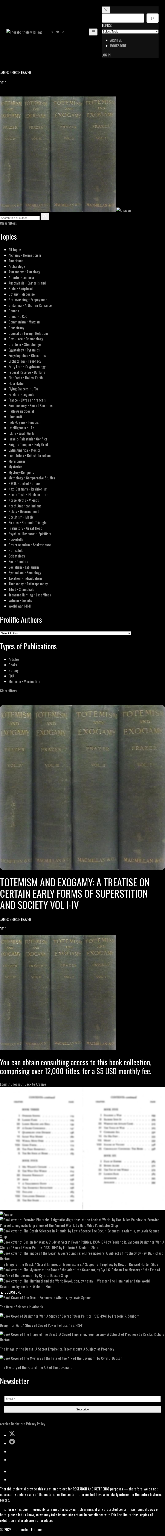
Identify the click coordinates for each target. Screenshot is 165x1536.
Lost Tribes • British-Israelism (30, 455)
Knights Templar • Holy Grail (28, 444)
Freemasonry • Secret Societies (31, 405)
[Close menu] (106, 9)
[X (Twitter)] (7, 93)
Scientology (17, 556)
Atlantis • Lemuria (21, 277)
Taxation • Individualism (25, 578)
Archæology (17, 266)
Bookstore (18, 1423)
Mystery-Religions (21, 472)
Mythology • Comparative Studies (32, 477)
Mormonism (17, 461)
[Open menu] (93, 32)
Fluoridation (17, 383)
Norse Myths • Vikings (24, 500)
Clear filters (8, 223)
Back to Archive (35, 1084)
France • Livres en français (27, 400)
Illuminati (15, 416)
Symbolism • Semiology (25, 572)
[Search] (153, 18)
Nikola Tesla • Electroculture (28, 494)
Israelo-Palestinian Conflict (28, 439)
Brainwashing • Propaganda (28, 299)
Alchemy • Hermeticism (25, 255)
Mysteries (15, 466)
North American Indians (25, 506)
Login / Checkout (12, 1084)
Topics (107, 25)
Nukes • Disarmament (24, 511)
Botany (13, 670)
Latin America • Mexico (25, 450)
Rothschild (16, 550)
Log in (106, 55)
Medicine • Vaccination (24, 681)
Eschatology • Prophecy (25, 361)
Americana (16, 260)
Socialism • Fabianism (24, 567)
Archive (5, 1423)
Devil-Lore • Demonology (26, 338)
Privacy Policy (35, 1423)
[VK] (12, 93)
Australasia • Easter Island (27, 283)
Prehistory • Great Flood (25, 528)
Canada (14, 310)
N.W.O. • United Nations (24, 483)
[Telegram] (17, 93)
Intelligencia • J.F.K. (22, 427)
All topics (15, 249)
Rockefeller (17, 539)
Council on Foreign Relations (29, 333)
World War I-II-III (20, 606)
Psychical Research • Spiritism (30, 533)
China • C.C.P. (18, 316)
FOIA (11, 676)
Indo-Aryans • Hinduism (25, 422)
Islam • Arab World (22, 433)
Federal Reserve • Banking (27, 372)
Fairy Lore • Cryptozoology (27, 366)
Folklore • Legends (21, 394)
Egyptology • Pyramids (24, 350)
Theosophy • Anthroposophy (28, 583)
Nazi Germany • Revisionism (28, 489)
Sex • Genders (18, 561)
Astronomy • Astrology (24, 271)
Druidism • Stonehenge (25, 344)
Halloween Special (21, 411)
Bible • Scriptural (21, 288)
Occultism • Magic (21, 517)
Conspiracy (16, 327)
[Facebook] (2, 93)
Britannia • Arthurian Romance (30, 305)
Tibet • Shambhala (21, 589)
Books (13, 664)
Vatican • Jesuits (20, 600)
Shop (114, 1225)
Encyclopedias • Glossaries (27, 355)
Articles (14, 659)
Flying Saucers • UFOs (23, 388)
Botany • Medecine (22, 294)
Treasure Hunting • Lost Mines (30, 594)
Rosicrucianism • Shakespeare (30, 544)
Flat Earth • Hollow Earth (26, 377)
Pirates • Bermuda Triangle (28, 522)
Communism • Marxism (25, 322)
